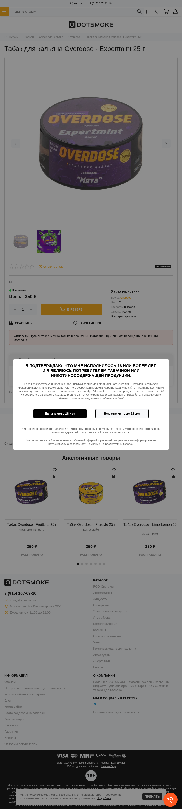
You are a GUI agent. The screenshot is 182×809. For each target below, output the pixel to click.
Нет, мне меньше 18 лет (122, 413)
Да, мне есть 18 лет (60, 413)
